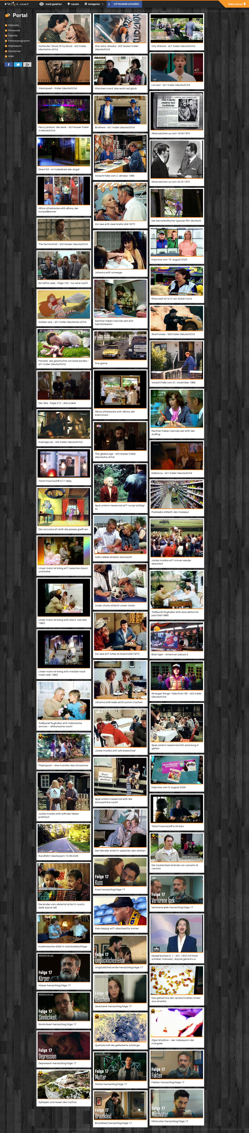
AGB (11, 56)
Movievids (14, 30)
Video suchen (235, 4)
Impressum (15, 46)
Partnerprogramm (19, 41)
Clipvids (12, 35)
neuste (75, 4)
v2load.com (18, 4)
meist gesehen (54, 4)
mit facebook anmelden (126, 4)
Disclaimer (14, 51)
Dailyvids (13, 25)
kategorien (94, 4)
